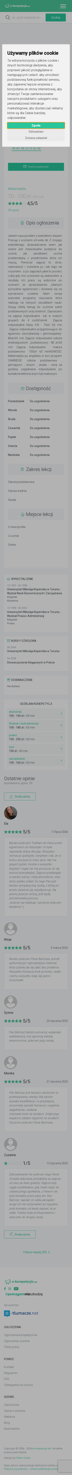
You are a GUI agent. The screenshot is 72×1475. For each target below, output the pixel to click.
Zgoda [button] (36, 125)
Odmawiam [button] (36, 131)
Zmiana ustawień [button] (36, 138)
